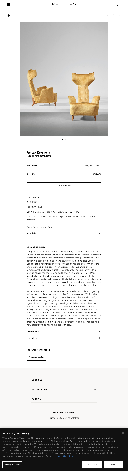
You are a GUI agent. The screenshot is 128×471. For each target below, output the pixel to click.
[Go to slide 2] (65, 139)
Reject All (113, 464)
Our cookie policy (64, 456)
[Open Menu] (10, 4)
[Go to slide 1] (62, 139)
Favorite (66, 185)
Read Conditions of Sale (39, 227)
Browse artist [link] (36, 357)
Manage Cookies (12, 464)
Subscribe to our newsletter (64, 418)
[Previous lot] (107, 15)
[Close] (123, 433)
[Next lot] (119, 15)
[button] (64, 79)
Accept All (92, 464)
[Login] (119, 4)
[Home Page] (64, 4)
